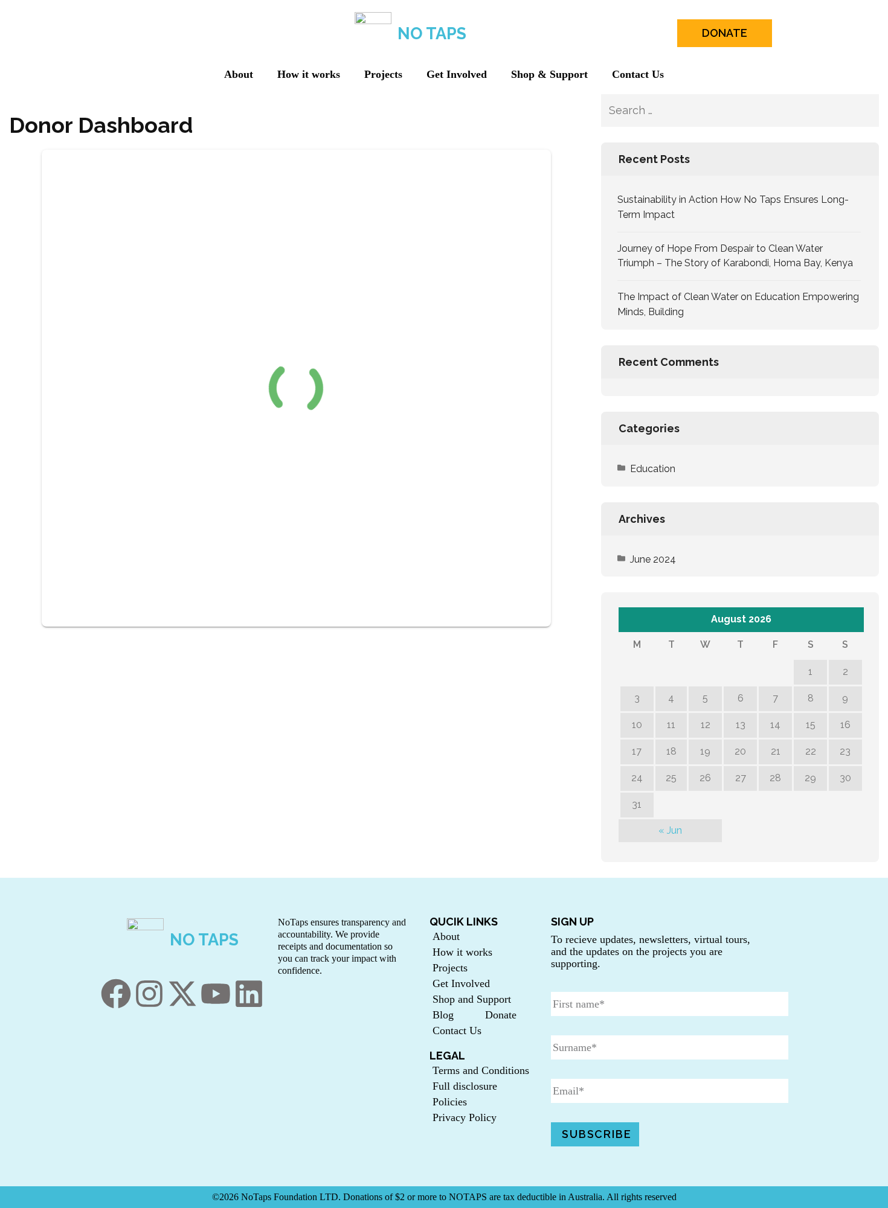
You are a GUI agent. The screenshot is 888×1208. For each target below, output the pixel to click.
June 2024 (653, 559)
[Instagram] (149, 994)
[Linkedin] (249, 994)
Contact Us (638, 74)
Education (652, 469)
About (238, 74)
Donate (500, 1015)
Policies (450, 1102)
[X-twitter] (182, 994)
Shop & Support (549, 74)
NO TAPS (431, 33)
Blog (443, 1015)
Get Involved (456, 74)
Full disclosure (465, 1086)
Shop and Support (472, 999)
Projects (383, 74)
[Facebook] (116, 994)
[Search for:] (720, 110)
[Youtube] (216, 994)
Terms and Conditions (481, 1070)
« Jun (670, 830)
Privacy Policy (465, 1117)
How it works (308, 74)
